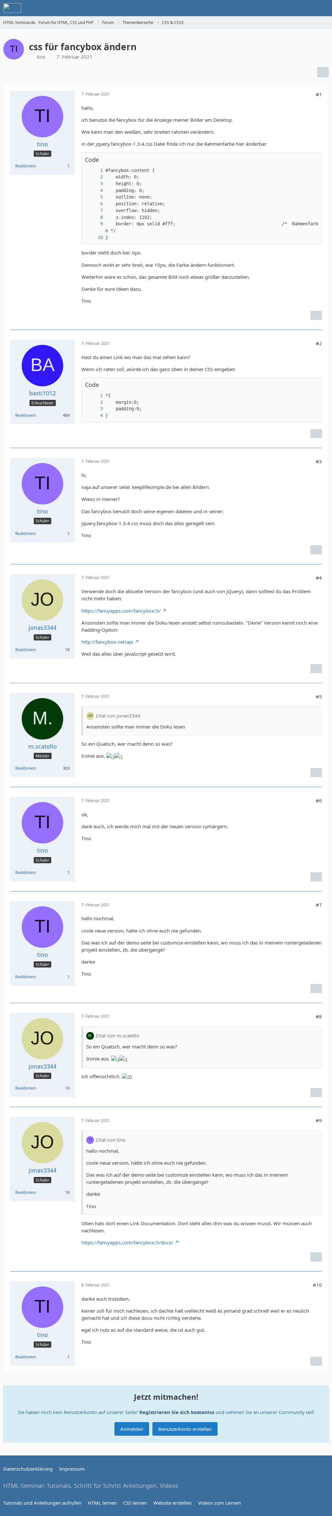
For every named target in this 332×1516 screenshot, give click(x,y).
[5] (95, 197)
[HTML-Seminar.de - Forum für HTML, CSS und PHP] (12, 8)
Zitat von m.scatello (117, 1035)
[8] (95, 217)
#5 (319, 696)
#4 (319, 577)
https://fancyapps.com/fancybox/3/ (121, 610)
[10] (95, 237)
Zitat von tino (110, 1140)
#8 (319, 1016)
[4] (95, 190)
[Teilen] (323, 72)
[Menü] (323, 8)
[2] (95, 177)
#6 (319, 800)
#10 (317, 1285)
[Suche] (291, 8)
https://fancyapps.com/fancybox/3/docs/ (127, 1242)
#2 (319, 343)
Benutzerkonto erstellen (185, 1429)
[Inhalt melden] (316, 315)
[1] (95, 170)
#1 (319, 94)
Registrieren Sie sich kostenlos (176, 1412)
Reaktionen (25, 166)
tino (41, 56)
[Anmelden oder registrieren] (307, 8)
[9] (95, 224)
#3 (319, 461)
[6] (95, 203)
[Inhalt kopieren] (313, 160)
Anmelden (131, 1429)
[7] (95, 210)
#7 (319, 904)
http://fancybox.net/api (107, 642)
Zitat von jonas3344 (118, 715)
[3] (95, 183)
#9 (319, 1120)
